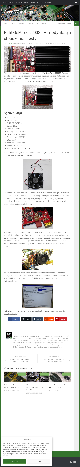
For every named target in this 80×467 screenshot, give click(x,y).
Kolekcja (34, 2)
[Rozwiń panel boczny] (76, 23)
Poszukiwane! (45, 2)
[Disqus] (37, 424)
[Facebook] (71, 462)
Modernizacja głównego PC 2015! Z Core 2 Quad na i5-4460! (36, 387)
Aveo (10, 44)
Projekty (8, 23)
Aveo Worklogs (18, 11)
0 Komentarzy (64, 23)
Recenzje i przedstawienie (26, 23)
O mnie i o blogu (22, 2)
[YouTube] (74, 462)
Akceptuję (14, 461)
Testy (43, 23)
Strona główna (8, 2)
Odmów (38, 461)
